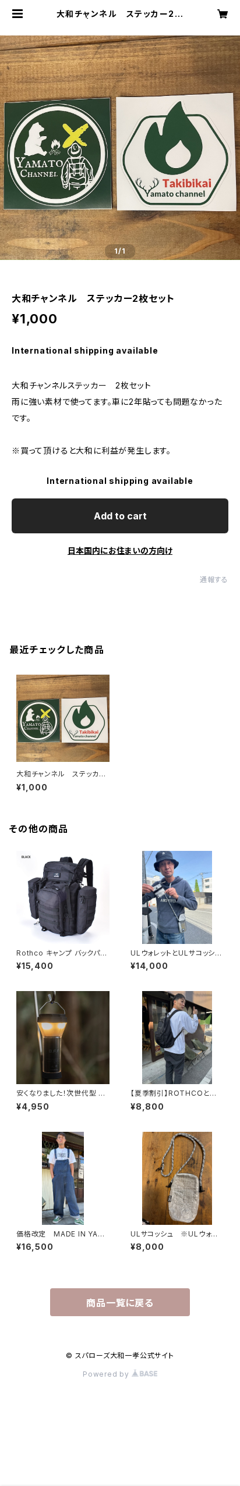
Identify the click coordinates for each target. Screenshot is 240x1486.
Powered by (107, 1374)
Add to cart (120, 516)
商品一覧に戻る (120, 1303)
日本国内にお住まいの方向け (120, 550)
